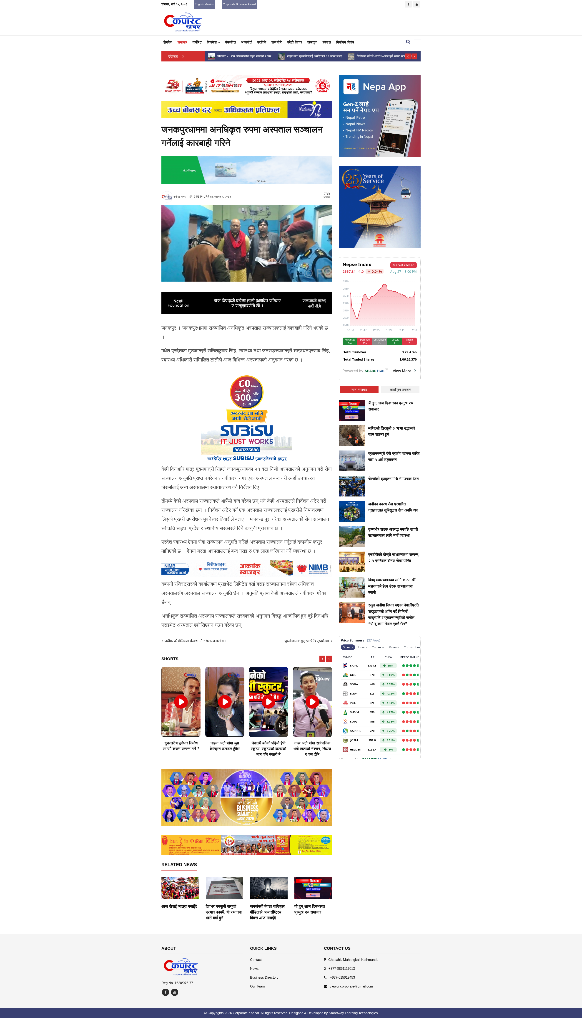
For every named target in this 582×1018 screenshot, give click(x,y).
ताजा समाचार (359, 390)
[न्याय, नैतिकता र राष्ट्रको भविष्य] (350, 56)
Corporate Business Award (239, 4)
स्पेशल (327, 42)
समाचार (183, 42)
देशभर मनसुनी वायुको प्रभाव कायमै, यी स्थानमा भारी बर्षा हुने (224, 912)
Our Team (257, 986)
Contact (256, 960)
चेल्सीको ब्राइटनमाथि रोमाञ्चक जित (393, 479)
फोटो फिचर (294, 42)
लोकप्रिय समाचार (400, 390)
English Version (204, 4)
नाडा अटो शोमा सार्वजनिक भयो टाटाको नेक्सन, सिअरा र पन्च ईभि (268, 749)
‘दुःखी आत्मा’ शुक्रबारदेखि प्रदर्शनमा (307, 641)
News (254, 968)
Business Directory (264, 977)
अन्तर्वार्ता (246, 42)
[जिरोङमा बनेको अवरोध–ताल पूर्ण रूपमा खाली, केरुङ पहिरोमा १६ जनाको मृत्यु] (281, 56)
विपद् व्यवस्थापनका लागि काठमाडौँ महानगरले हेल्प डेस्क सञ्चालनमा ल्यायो (391, 586)
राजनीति (276, 42)
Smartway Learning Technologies (353, 1013)
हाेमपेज (168, 42)
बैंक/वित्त (230, 42)
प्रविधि (261, 42)
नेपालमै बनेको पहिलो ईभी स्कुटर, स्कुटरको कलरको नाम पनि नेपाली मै (225, 749)
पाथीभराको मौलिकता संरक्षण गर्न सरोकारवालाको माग (195, 641)
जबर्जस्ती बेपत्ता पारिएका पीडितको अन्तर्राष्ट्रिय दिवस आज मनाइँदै (267, 912)
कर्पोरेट (197, 42)
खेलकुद (312, 42)
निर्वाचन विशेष (345, 42)
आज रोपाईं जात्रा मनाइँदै (179, 906)
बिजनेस (212, 42)
